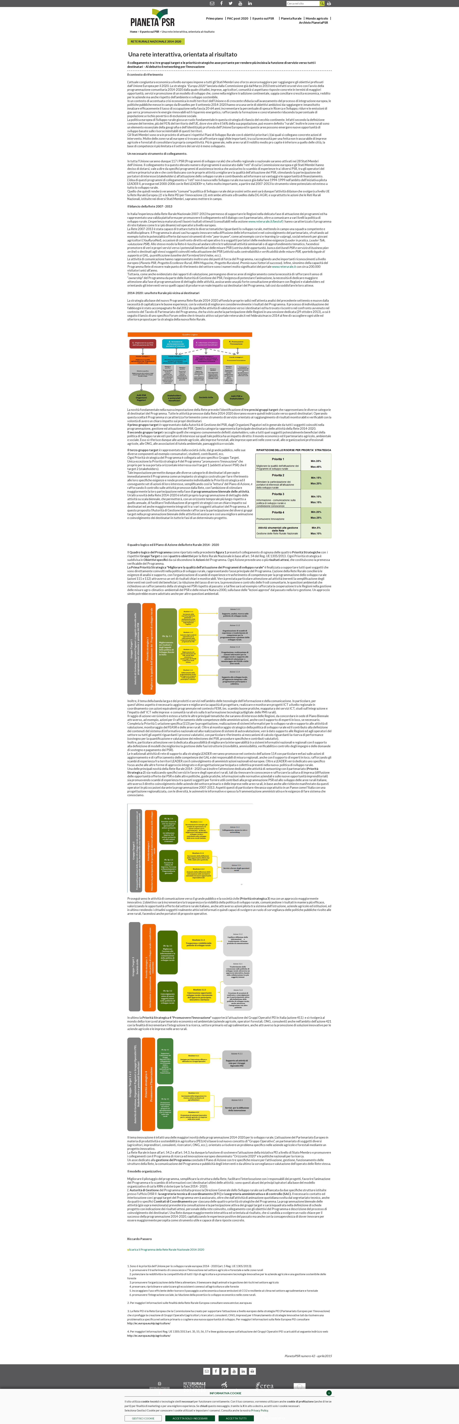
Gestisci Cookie (143, 1418)
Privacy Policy (259, 1410)
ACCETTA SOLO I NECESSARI (190, 1418)
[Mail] (212, 3)
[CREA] (264, 1386)
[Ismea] (229, 1386)
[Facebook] (221, 3)
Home (134, 31)
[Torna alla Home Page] (152, 17)
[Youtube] (240, 3)
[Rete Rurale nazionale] (194, 1386)
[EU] (300, 1386)
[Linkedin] (250, 3)
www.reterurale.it (284, 266)
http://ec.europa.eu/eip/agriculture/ (149, 1323)
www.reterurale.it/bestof (265, 221)
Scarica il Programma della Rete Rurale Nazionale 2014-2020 (166, 1249)
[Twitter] (231, 3)
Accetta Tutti (236, 1418)
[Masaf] (159, 1388)
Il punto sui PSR (149, 31)
